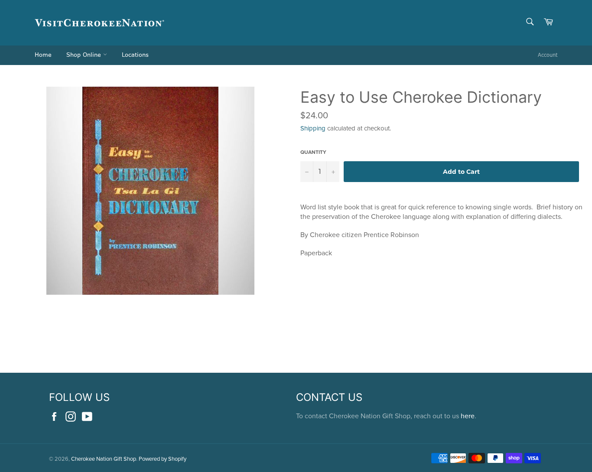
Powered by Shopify (162, 458)
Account (547, 55)
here (468, 415)
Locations (135, 55)
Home (43, 55)
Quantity (313, 152)
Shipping (312, 128)
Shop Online (84, 55)
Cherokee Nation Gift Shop (103, 458)
